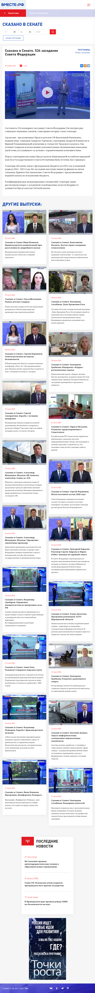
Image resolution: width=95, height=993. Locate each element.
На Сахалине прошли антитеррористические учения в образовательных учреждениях (42, 864)
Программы (84, 50)
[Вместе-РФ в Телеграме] (62, 988)
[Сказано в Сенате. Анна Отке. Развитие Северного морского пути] (24, 647)
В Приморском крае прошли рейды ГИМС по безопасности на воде (46, 903)
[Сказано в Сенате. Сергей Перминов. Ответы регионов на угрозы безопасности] (24, 333)
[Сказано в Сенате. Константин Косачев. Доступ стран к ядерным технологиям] (71, 222)
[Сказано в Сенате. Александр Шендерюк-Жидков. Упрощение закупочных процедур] (24, 517)
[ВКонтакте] (81, 65)
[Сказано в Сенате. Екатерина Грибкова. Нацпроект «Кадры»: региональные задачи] (71, 344)
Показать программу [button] (39, 13)
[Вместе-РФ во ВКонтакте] (51, 988)
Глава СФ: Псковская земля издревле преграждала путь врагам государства (44, 884)
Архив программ (13, 38)
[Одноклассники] (85, 65)
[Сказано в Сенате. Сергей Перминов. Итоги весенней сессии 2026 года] (71, 471)
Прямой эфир (13, 13)
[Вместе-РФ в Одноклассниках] (56, 988)
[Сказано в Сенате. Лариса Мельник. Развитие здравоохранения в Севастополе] (71, 406)
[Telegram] (88, 65)
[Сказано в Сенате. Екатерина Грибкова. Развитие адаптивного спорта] (71, 656)
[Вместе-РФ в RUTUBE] (67, 988)
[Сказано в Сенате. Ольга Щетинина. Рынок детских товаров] (24, 279)
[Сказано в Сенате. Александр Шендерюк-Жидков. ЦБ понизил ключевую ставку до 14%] (24, 452)
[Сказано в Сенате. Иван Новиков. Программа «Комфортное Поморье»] (24, 772)
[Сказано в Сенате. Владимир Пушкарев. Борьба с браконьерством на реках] (24, 707)
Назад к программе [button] (82, 52)
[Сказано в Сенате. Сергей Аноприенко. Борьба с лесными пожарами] (24, 393)
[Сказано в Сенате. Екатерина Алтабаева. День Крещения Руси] (71, 281)
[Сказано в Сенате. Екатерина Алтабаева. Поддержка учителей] (71, 780)
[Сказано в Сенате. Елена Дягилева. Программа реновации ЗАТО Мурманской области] (71, 594)
